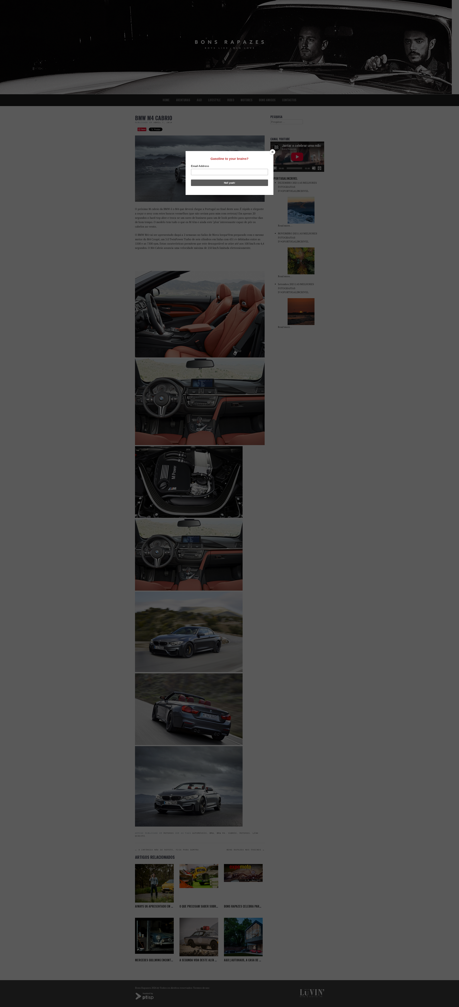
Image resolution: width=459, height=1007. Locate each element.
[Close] (272, 152)
